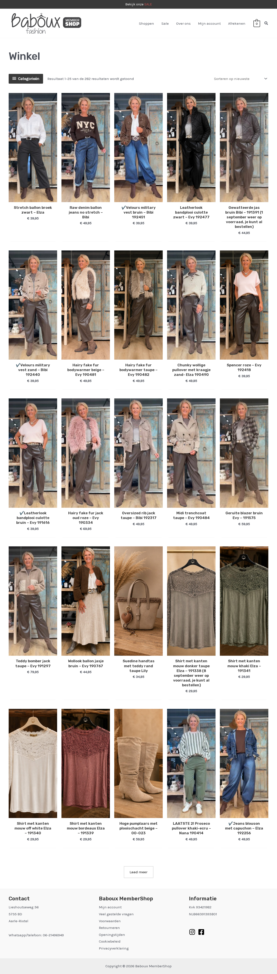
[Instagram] (192, 932)
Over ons (183, 23)
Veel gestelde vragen (116, 914)
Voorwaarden (110, 921)
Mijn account (209, 23)
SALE (148, 4)
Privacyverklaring (114, 948)
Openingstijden (112, 934)
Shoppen (146, 23)
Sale (165, 23)
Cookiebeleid (110, 941)
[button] (266, 23)
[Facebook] (201, 932)
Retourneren (109, 927)
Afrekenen (236, 23)
